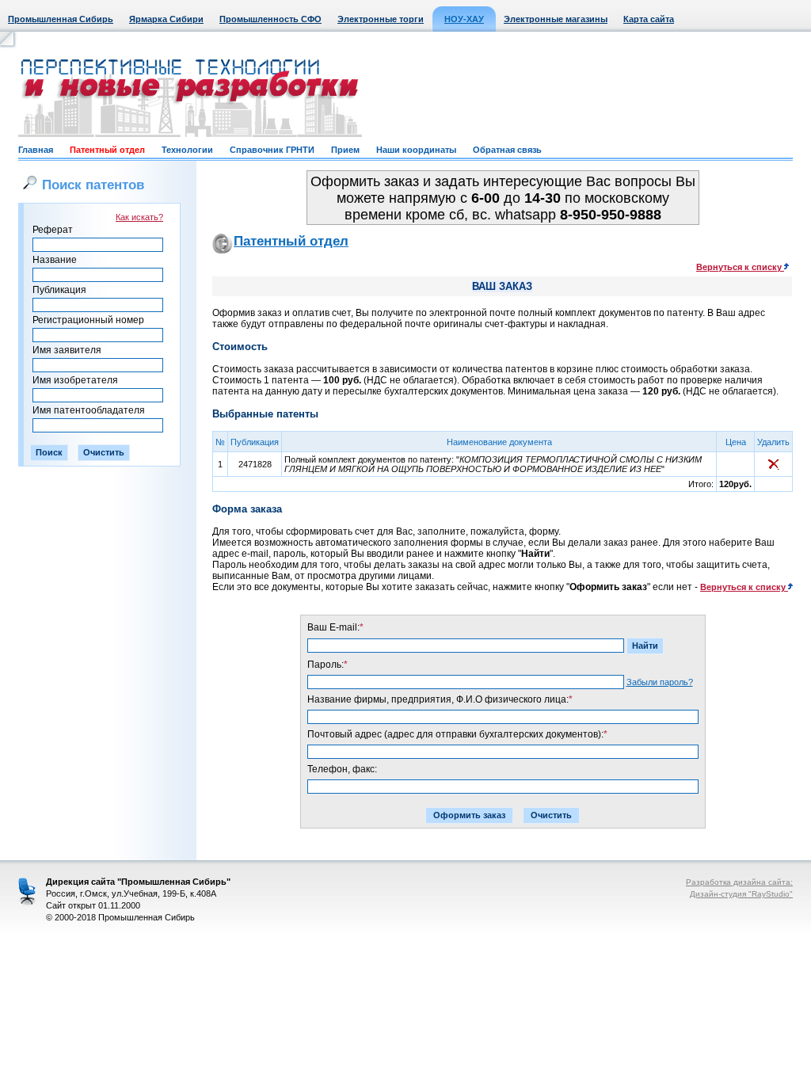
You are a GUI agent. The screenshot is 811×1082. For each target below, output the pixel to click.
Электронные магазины (555, 19)
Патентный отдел (107, 149)
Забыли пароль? (659, 682)
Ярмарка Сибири (166, 19)
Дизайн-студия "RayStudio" (741, 894)
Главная (35, 149)
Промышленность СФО (270, 19)
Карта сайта (648, 19)
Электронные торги (380, 19)
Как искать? (139, 217)
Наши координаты (416, 149)
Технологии (187, 149)
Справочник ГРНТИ (272, 149)
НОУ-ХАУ (464, 19)
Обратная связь (507, 149)
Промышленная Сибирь (60, 19)
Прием (345, 149)
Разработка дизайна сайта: (739, 882)
